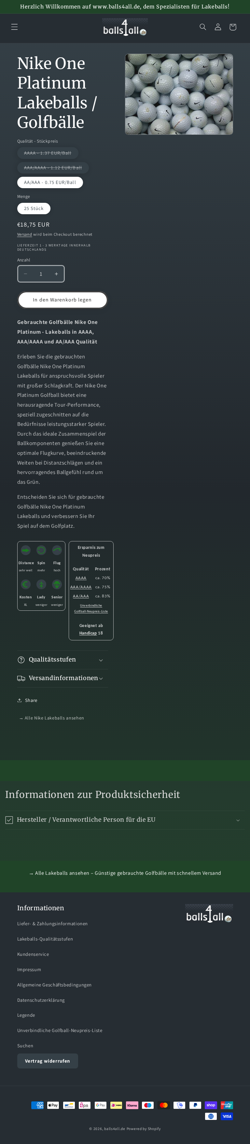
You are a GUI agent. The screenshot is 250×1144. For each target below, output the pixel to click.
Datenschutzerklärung (41, 1000)
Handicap (88, 633)
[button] (14, 27)
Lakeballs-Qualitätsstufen (45, 939)
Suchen (25, 1045)
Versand (24, 234)
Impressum (29, 969)
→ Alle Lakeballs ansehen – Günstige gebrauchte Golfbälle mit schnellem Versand (125, 873)
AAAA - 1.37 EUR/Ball (51, 154)
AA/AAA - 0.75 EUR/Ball (50, 182)
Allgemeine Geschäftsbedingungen (54, 985)
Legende (26, 1015)
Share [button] (31, 700)
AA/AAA (81, 596)
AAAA (81, 578)
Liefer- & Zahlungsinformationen (52, 923)
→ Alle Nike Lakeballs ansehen (51, 718)
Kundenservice (33, 954)
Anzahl (23, 260)
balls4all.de (114, 1128)
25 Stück (34, 208)
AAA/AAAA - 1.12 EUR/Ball (56, 169)
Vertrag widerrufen (47, 1061)
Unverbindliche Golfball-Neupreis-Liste (60, 1030)
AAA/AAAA (81, 587)
